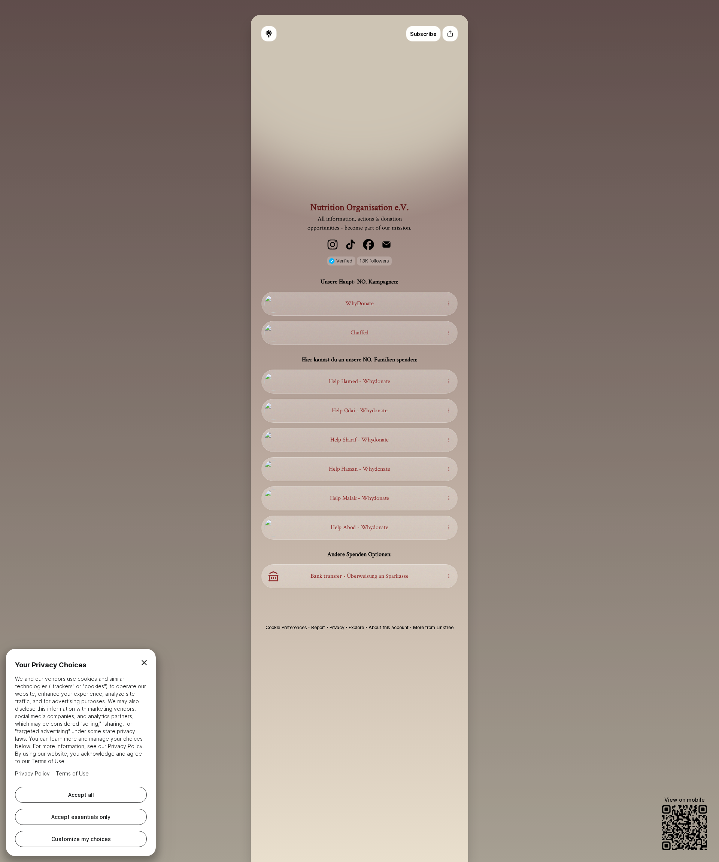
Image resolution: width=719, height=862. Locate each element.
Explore (356, 627)
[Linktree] (268, 33)
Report (318, 627)
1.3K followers (374, 261)
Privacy (337, 627)
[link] (333, 245)
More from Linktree (433, 627)
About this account (388, 627)
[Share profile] (450, 33)
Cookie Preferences (286, 627)
